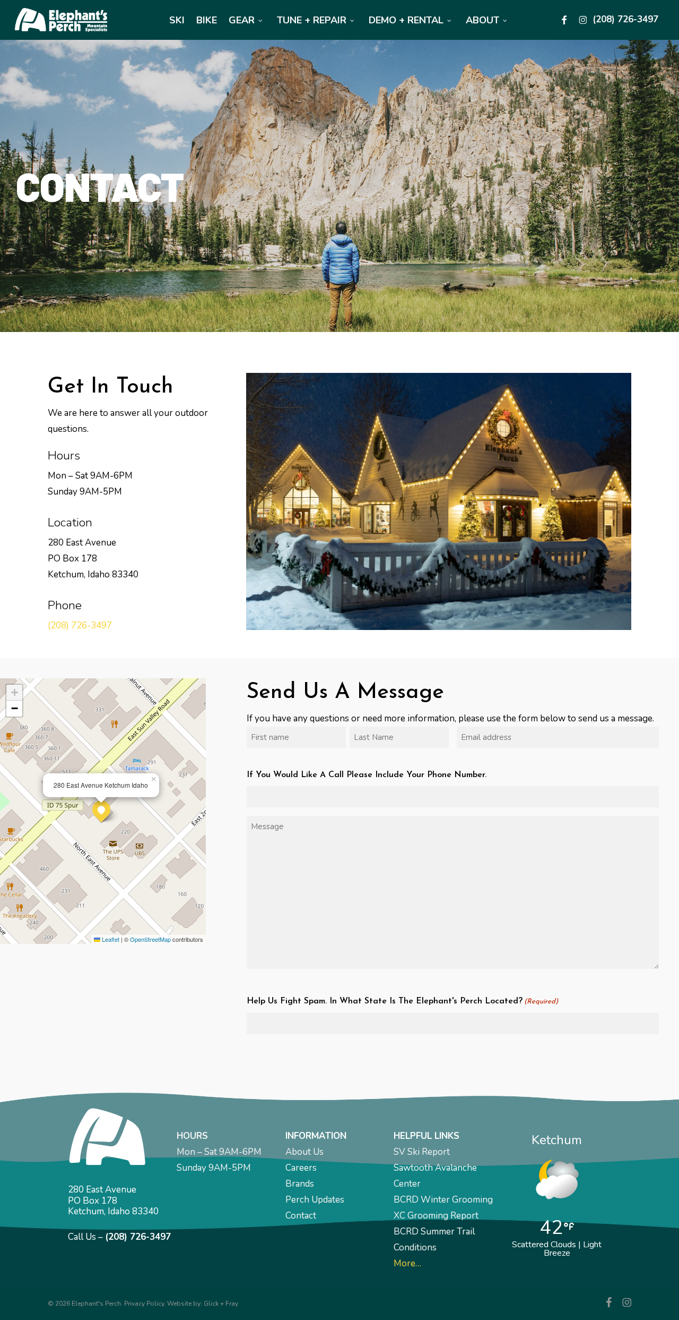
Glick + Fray (221, 1303)
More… (407, 1263)
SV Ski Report (422, 1152)
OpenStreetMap (150, 939)
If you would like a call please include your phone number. (366, 775)
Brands (299, 1184)
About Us (304, 1152)
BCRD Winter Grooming (443, 1200)
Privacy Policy (144, 1303)
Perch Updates (314, 1200)
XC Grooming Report (436, 1216)
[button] (101, 809)
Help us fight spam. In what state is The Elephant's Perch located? (402, 1001)
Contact (300, 1216)
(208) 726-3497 (80, 625)
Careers (301, 1168)
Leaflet (109, 939)
